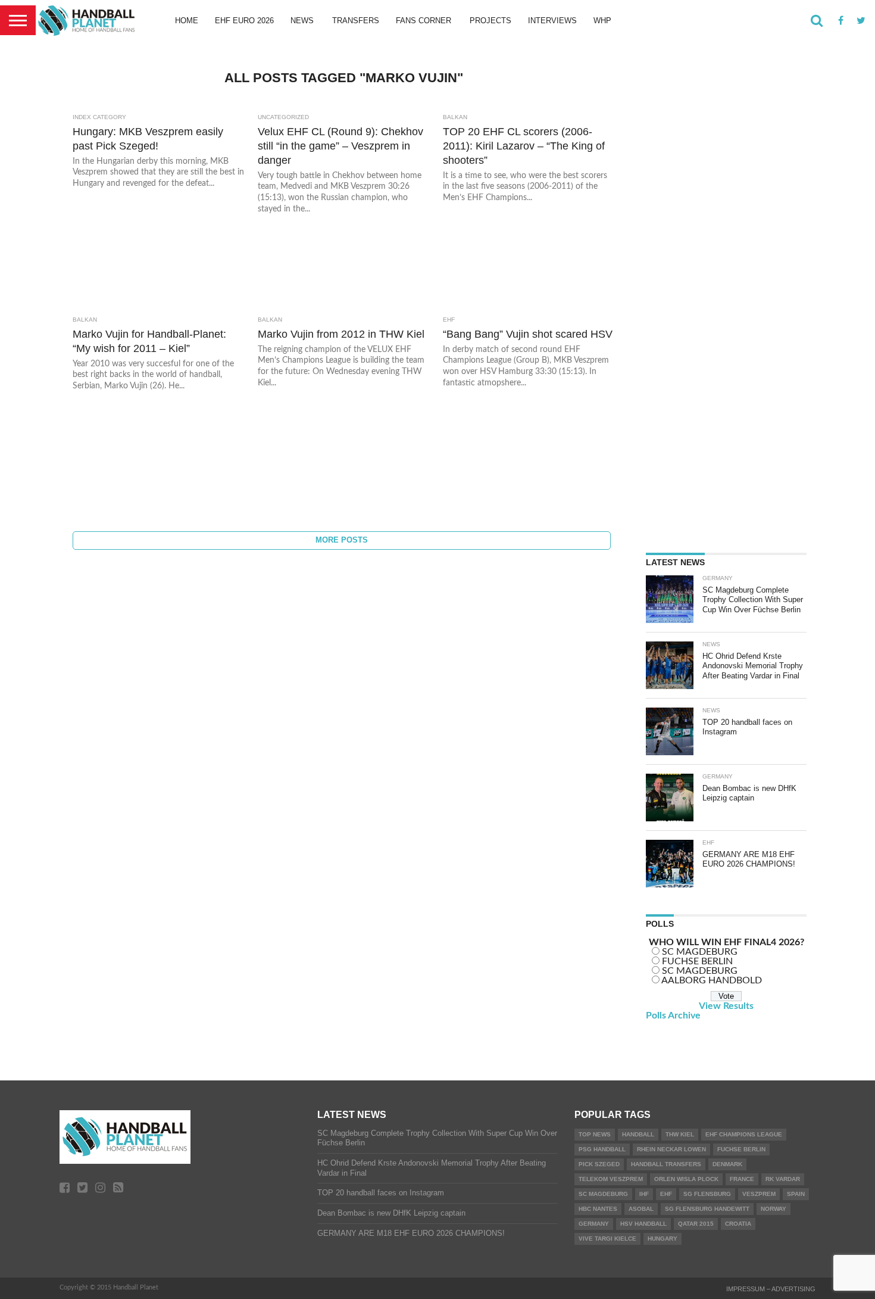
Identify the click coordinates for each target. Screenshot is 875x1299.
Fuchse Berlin (741, 1149)
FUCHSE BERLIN (697, 961)
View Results (726, 1006)
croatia (738, 1223)
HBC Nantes (598, 1208)
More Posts (341, 539)
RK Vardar (782, 1179)
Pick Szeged (599, 1164)
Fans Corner (423, 20)
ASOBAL (641, 1208)
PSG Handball (602, 1149)
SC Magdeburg (603, 1194)
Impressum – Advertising (770, 1288)
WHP (602, 20)
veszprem (759, 1194)
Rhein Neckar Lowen (671, 1149)
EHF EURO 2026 (244, 20)
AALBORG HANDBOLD (711, 980)
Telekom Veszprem (611, 1179)
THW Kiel (679, 1134)
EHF (666, 1194)
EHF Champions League (743, 1134)
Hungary (662, 1238)
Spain (796, 1194)
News (302, 20)
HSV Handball (643, 1223)
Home (186, 20)
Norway (773, 1208)
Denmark (727, 1164)
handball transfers (666, 1164)
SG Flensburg (707, 1194)
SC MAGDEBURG (700, 952)
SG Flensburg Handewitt (707, 1208)
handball (638, 1134)
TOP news (595, 1134)
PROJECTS (490, 20)
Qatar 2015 (696, 1223)
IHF (644, 1194)
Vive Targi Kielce (607, 1238)
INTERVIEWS (552, 20)
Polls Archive (673, 1015)
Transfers (355, 20)
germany (594, 1223)
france (742, 1179)
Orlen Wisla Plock (686, 1179)
